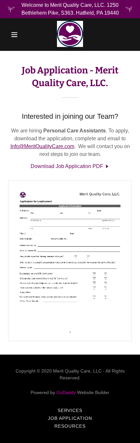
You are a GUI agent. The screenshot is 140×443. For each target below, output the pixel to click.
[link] (70, 34)
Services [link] (70, 410)
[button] (16, 34)
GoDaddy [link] (66, 392)
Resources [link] (70, 426)
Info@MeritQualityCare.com (42, 146)
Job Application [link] (70, 418)
